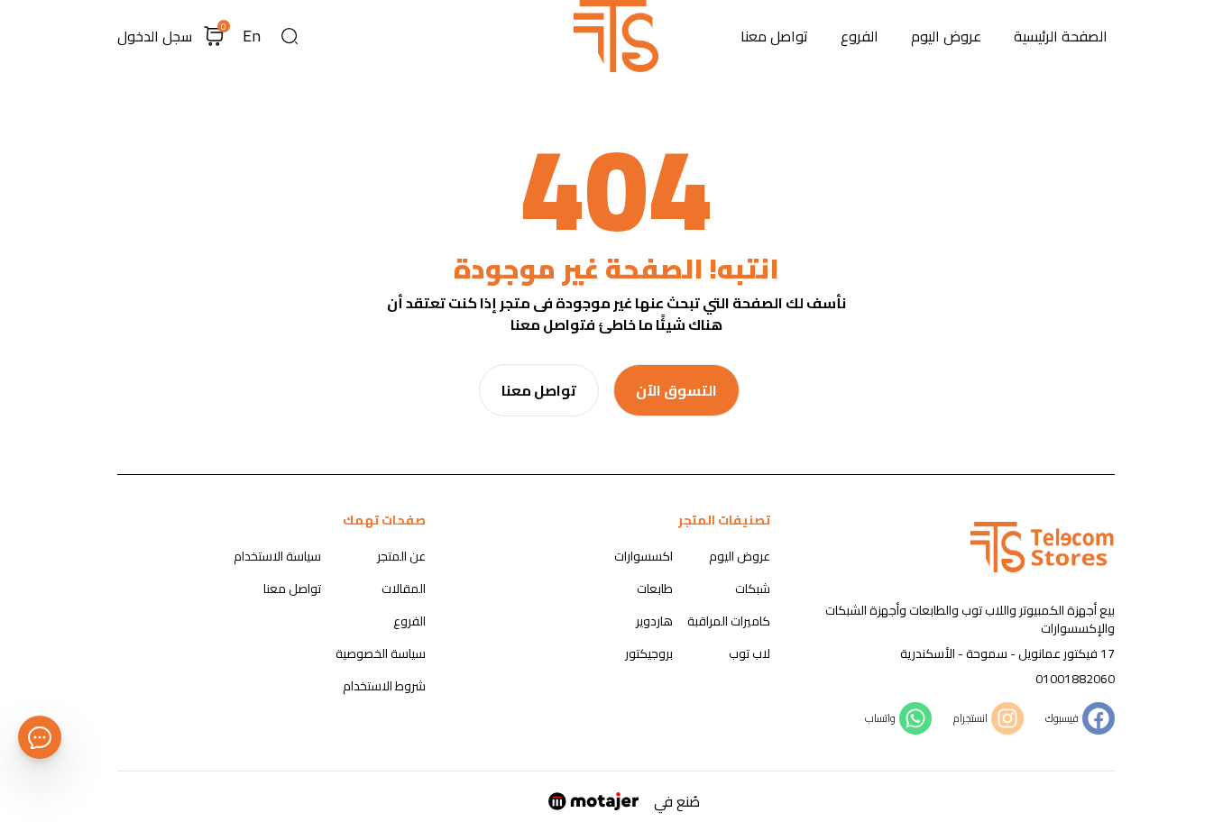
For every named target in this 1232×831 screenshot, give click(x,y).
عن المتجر (401, 556)
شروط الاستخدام (384, 686)
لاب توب (749, 653)
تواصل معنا (774, 36)
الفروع (859, 36)
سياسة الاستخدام (277, 556)
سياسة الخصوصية (381, 653)
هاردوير (654, 621)
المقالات (404, 588)
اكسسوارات (643, 556)
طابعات (655, 588)
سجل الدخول (154, 36)
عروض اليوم (946, 36)
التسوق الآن (676, 390)
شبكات (752, 588)
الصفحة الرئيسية (1061, 36)
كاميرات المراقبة (728, 621)
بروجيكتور (649, 653)
